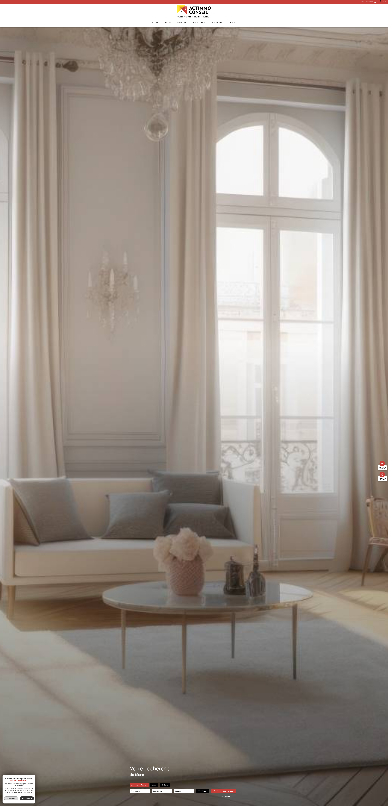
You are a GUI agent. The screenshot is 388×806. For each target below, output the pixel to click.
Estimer (165, 785)
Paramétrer (11, 798)
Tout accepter (26, 798)
